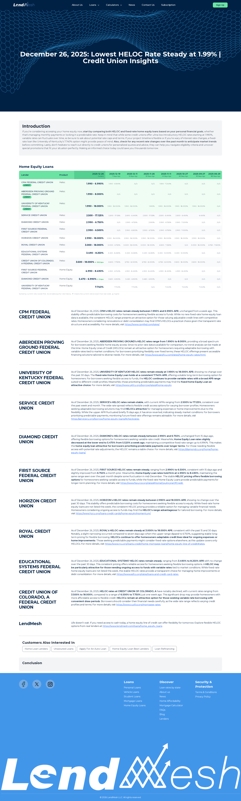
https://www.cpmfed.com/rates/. (142, 324)
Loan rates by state (170, 687)
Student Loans (132, 696)
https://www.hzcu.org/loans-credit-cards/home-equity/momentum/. (113, 513)
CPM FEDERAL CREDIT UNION (37, 182)
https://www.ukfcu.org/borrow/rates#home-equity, (143, 385)
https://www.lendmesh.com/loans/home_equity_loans (132, 626)
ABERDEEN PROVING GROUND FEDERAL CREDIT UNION (41, 347)
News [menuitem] (132, 5)
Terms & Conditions (206, 692)
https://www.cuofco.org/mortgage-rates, (138, 604)
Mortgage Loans (133, 701)
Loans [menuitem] (92, 5)
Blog (162, 714)
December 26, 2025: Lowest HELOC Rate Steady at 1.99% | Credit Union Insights (120, 57)
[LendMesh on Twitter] (36, 684)
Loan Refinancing (164, 649)
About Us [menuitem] (77, 5)
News (163, 696)
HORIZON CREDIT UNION (34, 238)
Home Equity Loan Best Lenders (130, 649)
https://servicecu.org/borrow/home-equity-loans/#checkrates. (105, 419)
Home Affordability (170, 701)
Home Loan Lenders (36, 649)
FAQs (162, 710)
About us (165, 692)
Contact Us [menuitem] (148, 5)
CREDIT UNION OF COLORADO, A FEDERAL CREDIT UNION (38, 600)
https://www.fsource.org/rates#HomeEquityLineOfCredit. (151, 483)
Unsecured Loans (63, 649)
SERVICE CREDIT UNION (34, 215)
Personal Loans (132, 687)
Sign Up (220, 5)
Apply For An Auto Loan (92, 649)
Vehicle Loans (131, 692)
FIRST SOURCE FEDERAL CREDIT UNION (37, 475)
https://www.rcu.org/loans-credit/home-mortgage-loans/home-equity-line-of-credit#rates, (155, 544)
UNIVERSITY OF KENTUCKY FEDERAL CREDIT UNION (41, 377)
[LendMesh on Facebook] (23, 684)
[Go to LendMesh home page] (23, 5)
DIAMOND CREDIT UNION (35, 222)
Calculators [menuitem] (112, 5)
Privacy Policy (203, 696)
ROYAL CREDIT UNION (33, 245)
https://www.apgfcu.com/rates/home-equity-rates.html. (175, 355)
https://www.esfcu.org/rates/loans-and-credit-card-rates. (148, 574)
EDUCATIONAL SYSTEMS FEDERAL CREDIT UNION (40, 566)
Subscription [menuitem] (168, 5)
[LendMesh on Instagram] (50, 684)
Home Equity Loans (134, 705)
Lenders (164, 718)
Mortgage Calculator (171, 705)
